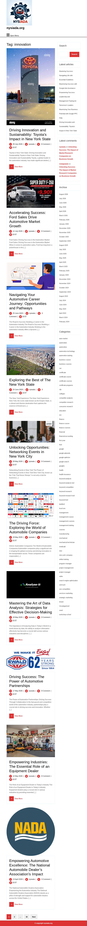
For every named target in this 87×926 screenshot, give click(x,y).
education (62, 411)
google (61, 449)
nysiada (31, 144)
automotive (63, 347)
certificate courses (65, 381)
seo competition (64, 589)
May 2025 (62, 258)
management (63, 512)
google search (64, 462)
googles (62, 466)
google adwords (64, 453)
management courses (66, 521)
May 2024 (62, 309)
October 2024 (64, 288)
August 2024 (63, 296)
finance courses (64, 428)
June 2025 (62, 254)
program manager (65, 563)
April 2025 (62, 262)
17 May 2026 (17, 691)
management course (66, 517)
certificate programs (66, 385)
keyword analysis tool (66, 483)
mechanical (63, 538)
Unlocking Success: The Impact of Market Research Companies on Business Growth (68, 153)
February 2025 (64, 271)
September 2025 (65, 241)
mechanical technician (67, 542)
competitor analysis (66, 398)
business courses (65, 364)
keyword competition (66, 487)
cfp (60, 389)
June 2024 (62, 305)
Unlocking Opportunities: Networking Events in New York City (29, 451)
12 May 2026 (17, 776)
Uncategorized (64, 606)
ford (60, 445)
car (60, 368)
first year (62, 440)
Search (63, 45)
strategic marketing (65, 597)
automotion (63, 343)
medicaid (62, 546)
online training (64, 559)
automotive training (65, 355)
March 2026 (63, 215)
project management (66, 568)
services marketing (65, 593)
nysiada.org (15, 28)
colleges (62, 394)
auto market (63, 338)
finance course (64, 423)
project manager (64, 572)
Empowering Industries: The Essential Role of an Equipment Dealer (29, 766)
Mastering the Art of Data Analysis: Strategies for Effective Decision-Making (30, 607)
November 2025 (64, 232)
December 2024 (64, 279)
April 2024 (62, 313)
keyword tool (63, 500)
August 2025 (63, 245)
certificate (62, 372)
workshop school (65, 614)
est (60, 415)
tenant (61, 602)
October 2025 (64, 237)
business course (65, 360)
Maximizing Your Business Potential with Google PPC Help (68, 113)
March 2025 (63, 266)
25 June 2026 (18, 313)
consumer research (66, 406)
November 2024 (64, 283)
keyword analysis (65, 479)
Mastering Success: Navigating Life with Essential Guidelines (66, 75)
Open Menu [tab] (13, 34)
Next (34, 917)
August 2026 (63, 194)
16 (26, 917)
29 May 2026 (17, 461)
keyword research (65, 491)
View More (15, 167)
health (61, 470)
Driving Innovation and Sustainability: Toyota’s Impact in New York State (30, 134)
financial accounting (66, 436)
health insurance (65, 474)
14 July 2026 (17, 231)
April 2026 (62, 211)
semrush (62, 585)
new (60, 551)
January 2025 (64, 275)
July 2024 (62, 300)
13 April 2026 (18, 879)
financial (62, 432)
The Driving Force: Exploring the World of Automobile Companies (28, 527)
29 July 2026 (17, 144)
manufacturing (64, 534)
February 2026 (64, 220)
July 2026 (62, 198)
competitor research (66, 402)
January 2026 (64, 224)
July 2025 (62, 249)
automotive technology (67, 351)
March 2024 (63, 317)
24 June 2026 (18, 389)
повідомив (63, 164)
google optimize (64, 457)
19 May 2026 (17, 537)
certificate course (65, 377)
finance (61, 419)
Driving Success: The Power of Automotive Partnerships (26, 681)
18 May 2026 (17, 617)
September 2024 (65, 292)
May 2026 (62, 207)
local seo (62, 508)
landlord (62, 504)
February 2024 (64, 322)
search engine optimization (68, 580)
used (61, 610)
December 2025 (64, 228)
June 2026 (62, 203)
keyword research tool (67, 495)
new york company (65, 555)
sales (61, 576)
